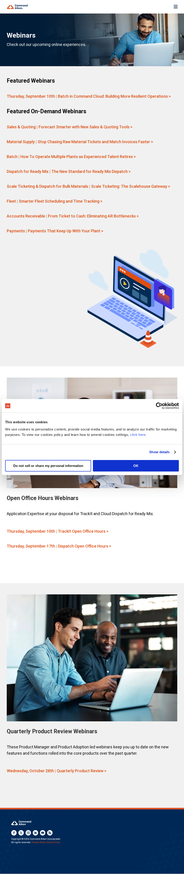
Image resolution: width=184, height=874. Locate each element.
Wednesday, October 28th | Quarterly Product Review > (56, 770)
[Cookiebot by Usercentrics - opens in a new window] (159, 405)
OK (135, 466)
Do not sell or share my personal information (48, 466)
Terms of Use (53, 842)
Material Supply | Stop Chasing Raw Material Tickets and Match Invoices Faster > (80, 141)
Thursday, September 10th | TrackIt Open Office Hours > (57, 531)
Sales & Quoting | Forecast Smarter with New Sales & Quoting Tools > (69, 127)
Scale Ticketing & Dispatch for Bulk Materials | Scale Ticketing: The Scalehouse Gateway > (88, 186)
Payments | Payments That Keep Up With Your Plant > (55, 231)
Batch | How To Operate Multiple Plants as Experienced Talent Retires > (71, 156)
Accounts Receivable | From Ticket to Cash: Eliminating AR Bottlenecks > (73, 216)
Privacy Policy (38, 842)
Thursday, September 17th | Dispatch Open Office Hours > (59, 546)
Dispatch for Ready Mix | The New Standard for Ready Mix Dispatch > (69, 171)
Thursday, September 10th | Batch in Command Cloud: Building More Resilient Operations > (89, 96)
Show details (159, 452)
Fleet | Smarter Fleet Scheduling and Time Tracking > (54, 201)
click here (137, 435)
